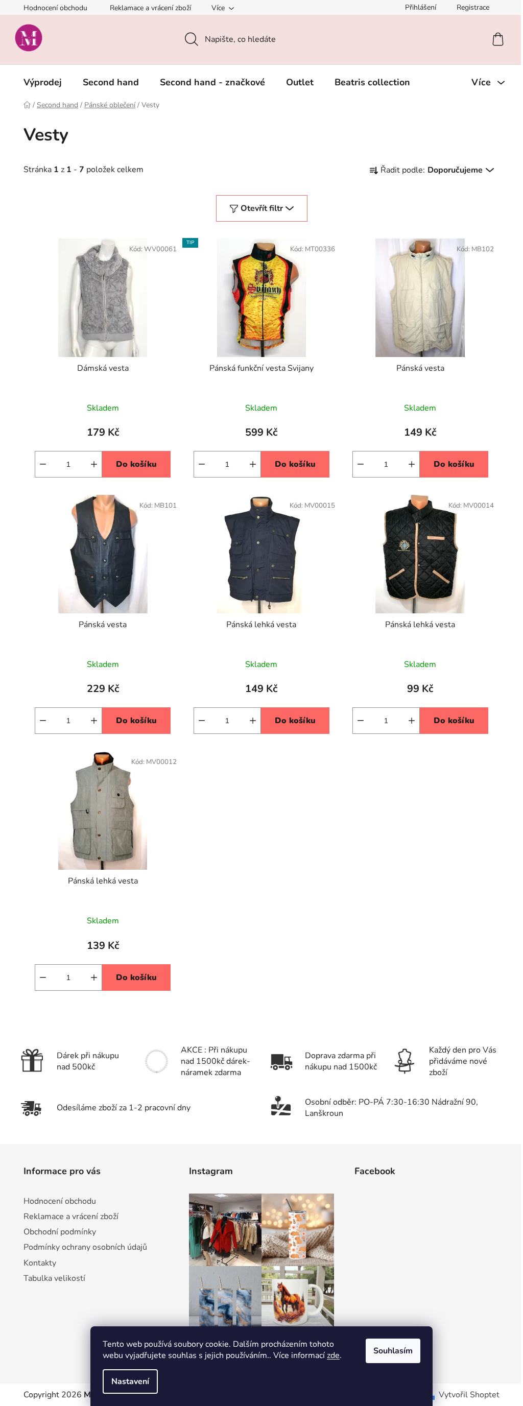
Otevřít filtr (262, 208)
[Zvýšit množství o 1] (94, 464)
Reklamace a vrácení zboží (150, 8)
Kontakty (39, 1263)
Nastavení (130, 1381)
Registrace (473, 7)
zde (333, 1355)
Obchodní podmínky (59, 1231)
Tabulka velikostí (54, 1278)
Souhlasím (393, 1350)
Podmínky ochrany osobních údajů (85, 1247)
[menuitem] (42, 82)
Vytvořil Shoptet (469, 1394)
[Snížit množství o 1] (43, 464)
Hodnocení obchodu (55, 8)
